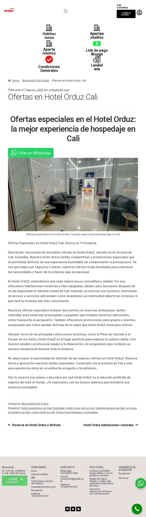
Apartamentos (49, 51)
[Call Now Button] (137, 509)
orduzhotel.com (59, 89)
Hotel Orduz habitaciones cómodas (108, 425)
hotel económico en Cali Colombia (42, 408)
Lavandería (97, 67)
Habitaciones (49, 35)
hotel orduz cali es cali (80, 408)
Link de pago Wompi (97, 52)
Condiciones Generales (49, 68)
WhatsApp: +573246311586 (69, 472)
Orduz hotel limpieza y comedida (77, 412)
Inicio (15, 80)
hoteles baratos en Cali (110, 408)
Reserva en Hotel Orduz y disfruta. (36, 425)
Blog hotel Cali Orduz (35, 80)
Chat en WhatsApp (35, 153)
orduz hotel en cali (43, 412)
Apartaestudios (97, 35)
